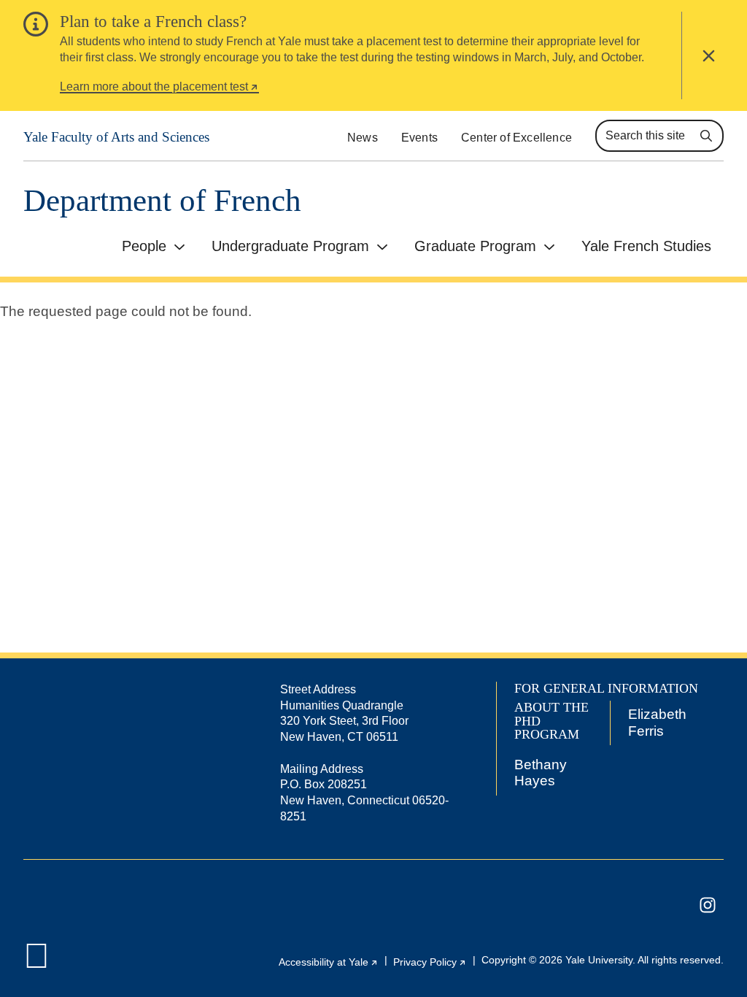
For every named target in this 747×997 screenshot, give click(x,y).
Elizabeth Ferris (657, 722)
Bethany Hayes (540, 772)
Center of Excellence (516, 137)
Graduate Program (475, 246)
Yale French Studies (646, 246)
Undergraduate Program (290, 246)
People (144, 246)
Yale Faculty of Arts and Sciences (116, 137)
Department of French (162, 200)
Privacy (430, 962)
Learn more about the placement (159, 88)
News (362, 137)
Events (419, 137)
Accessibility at (329, 962)
